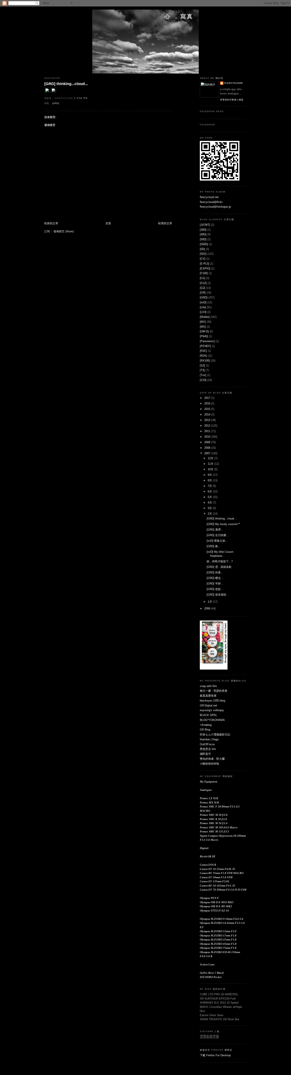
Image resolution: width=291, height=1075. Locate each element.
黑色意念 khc (208, 749)
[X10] (203, 380)
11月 (211, 463)
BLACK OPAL (208, 715)
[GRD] (55, 103)
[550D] (204, 244)
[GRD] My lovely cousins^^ (223, 524)
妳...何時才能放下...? (220, 561)
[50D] (203, 239)
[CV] (202, 258)
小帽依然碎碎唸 (209, 763)
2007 (207, 453)
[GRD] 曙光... (215, 578)
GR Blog (205, 729)
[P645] (204, 336)
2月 (210, 513)
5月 (210, 497)
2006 (207, 608)
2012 (207, 425)
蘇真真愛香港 (208, 695)
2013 (207, 420)
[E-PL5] (204, 263)
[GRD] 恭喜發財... (218, 594)
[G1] (202, 278)
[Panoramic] (207, 341)
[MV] (203, 321)
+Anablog (206, 724)
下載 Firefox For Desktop (215, 1055)
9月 (210, 474)
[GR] (203, 292)
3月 (210, 508)
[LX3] (203, 312)
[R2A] (203, 355)
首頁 (108, 223)
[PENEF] (205, 346)
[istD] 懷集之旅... (217, 540)
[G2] (202, 287)
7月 (210, 486)
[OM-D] (204, 331)
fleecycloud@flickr (211, 202)
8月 (210, 480)
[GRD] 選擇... (215, 529)
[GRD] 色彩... (215, 589)
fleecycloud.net (209, 197)
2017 (207, 397)
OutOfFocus (207, 744)
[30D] (203, 229)
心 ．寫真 (178, 16)
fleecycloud (233, 83)
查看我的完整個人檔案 (231, 99)
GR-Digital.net (208, 705)
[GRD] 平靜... (215, 583)
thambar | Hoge (209, 739)
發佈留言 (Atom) (63, 231)
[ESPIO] (205, 268)
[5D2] (203, 253)
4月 (210, 502)
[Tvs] (203, 375)
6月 (210, 491)
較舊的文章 (165, 223)
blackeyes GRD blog (212, 700)
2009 (207, 442)
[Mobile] (205, 316)
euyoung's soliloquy (212, 710)
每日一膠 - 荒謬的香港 (213, 690)
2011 (207, 431)
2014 (207, 414)
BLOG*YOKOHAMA (212, 720)
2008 (207, 447)
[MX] (203, 326)
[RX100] (205, 360)
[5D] (202, 249)
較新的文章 (51, 223)
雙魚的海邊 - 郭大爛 (212, 758)
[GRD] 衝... (213, 546)
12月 (211, 458)
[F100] (204, 273)
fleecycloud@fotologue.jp (215, 206)
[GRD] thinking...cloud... (66, 84)
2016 (207, 403)
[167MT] (205, 224)
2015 (207, 409)
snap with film (208, 686)
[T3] (202, 370)
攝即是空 (205, 753)
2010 (207, 436)
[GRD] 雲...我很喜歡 (219, 567)
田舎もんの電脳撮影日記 (215, 734)
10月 (211, 469)
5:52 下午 (82, 98)
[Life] (203, 307)
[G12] (203, 283)
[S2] (202, 365)
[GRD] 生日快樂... (218, 535)
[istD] (203, 302)
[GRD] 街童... (215, 572)
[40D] (203, 234)
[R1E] (203, 350)
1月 (210, 601)
